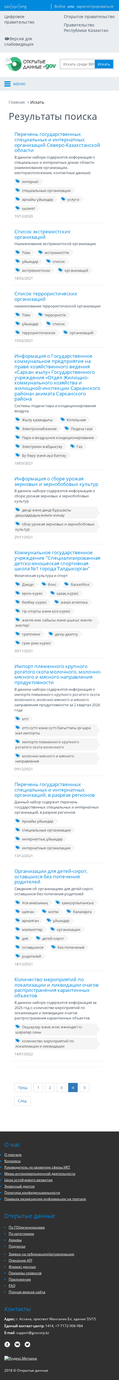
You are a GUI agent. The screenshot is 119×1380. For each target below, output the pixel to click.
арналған (30, 920)
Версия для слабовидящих (19, 41)
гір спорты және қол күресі (46, 611)
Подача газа (81, 428)
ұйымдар (30, 261)
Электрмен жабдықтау (42, 446)
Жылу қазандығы (37, 419)
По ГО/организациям (27, 1227)
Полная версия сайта (27, 1291)
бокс (52, 584)
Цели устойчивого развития (28, 1179)
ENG (23, 6)
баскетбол (80, 584)
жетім (53, 911)
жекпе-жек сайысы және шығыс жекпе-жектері (54, 622)
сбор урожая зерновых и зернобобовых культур (54, 526)
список (59, 261)
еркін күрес (32, 593)
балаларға (82, 911)
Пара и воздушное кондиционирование (58, 437)
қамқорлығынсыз (78, 902)
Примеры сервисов (25, 1273)
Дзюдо (28, 584)
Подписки (17, 1246)
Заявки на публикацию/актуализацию (41, 1254)
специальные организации (46, 190)
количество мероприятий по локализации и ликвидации (44, 1043)
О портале (13, 1154)
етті (25, 718)
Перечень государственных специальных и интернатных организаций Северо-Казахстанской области (57, 142)
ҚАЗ (7, 6)
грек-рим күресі (36, 643)
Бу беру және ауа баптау (44, 455)
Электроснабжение (39, 428)
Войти (59, 6)
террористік (55, 314)
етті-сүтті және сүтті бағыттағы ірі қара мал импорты (53, 730)
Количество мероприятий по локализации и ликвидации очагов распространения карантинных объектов (56, 987)
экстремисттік (56, 252)
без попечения (70, 947)
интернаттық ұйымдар (42, 839)
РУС (15, 6)
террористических (38, 332)
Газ (79, 446)
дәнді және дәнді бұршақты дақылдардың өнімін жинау (43, 512)
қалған (28, 911)
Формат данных (22, 1266)
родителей (31, 956)
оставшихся (32, 947)
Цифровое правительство (19, 19)
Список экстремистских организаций (42, 234)
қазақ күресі (67, 593)
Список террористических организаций (45, 296)
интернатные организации (46, 847)
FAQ (12, 1285)
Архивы (15, 1239)
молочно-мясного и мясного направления (44, 758)
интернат (30, 181)
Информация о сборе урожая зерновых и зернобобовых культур (56, 481)
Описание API (20, 1260)
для (25, 938)
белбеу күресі (34, 602)
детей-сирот (53, 938)
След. (22, 1100)
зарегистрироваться (95, 6)
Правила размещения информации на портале (45, 1198)
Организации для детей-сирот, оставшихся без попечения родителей (51, 876)
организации (68, 929)
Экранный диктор (19, 1186)
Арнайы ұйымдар (37, 821)
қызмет (28, 208)
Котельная (76, 419)
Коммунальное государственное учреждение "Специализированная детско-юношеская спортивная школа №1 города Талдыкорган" (57, 560)
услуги (73, 199)
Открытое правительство (89, 16)
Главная (17, 102)
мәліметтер (32, 929)
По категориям (21, 1233)
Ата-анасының (35, 902)
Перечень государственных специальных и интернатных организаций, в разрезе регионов (54, 789)
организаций (76, 270)
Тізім (26, 252)
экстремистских (36, 270)
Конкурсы (12, 1160)
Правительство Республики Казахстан (86, 27)
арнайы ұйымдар (37, 199)
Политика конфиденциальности (32, 1192)
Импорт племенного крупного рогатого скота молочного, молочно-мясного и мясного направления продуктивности (57, 674)
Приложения (20, 1279)
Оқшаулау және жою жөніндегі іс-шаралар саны (49, 1029)
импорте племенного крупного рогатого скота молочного (47, 744)
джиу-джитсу (66, 634)
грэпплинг (31, 634)
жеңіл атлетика (74, 602)
